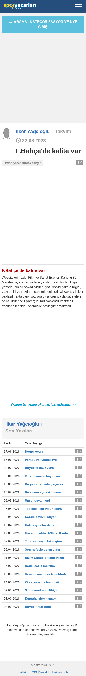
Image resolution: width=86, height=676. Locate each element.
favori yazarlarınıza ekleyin (23, 163)
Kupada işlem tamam (40, 598)
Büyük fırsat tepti (38, 606)
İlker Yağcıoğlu (33, 131)
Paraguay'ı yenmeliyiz (41, 459)
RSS (34, 672)
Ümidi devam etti (37, 500)
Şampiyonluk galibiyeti (42, 590)
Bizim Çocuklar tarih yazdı (44, 557)
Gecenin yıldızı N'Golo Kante (46, 533)
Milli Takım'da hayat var (42, 476)
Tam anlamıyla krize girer (43, 541)
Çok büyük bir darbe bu (42, 525)
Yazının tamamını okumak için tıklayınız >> (43, 404)
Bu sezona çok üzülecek (43, 492)
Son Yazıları (18, 431)
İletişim (23, 672)
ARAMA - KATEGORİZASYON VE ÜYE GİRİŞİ (44, 24)
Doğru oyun (34, 451)
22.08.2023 (33, 140)
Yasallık (44, 672)
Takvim (63, 131)
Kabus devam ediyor (40, 517)
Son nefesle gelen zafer (42, 549)
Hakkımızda (60, 672)
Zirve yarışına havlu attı (42, 582)
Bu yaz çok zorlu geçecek (44, 484)
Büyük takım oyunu (39, 468)
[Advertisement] (43, 79)
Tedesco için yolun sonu (43, 508)
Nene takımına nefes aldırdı (45, 574)
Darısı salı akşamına (40, 566)
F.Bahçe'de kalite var (48, 151)
